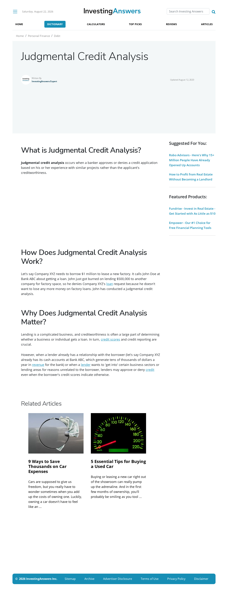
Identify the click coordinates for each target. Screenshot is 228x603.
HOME (19, 24)
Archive (89, 579)
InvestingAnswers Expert (44, 81)
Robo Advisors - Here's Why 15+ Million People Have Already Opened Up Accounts (191, 160)
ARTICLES (207, 24)
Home (20, 36)
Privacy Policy (176, 579)
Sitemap (70, 579)
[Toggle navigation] (15, 11)
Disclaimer (201, 579)
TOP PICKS (135, 24)
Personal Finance (39, 36)
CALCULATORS (96, 24)
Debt (57, 36)
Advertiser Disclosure (117, 579)
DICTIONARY (55, 24)
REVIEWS (171, 24)
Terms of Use (150, 579)
